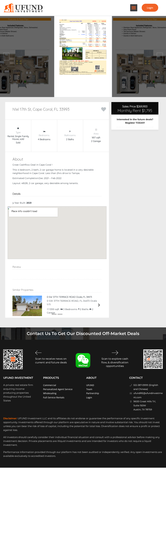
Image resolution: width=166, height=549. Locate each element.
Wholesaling (49, 393)
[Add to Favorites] (103, 109)
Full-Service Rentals (53, 397)
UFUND (90, 385)
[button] (133, 7)
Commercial (49, 385)
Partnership (92, 393)
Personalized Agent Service (57, 389)
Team (89, 389)
